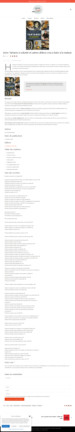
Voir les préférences (24, 426)
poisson (34, 405)
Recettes (36, 18)
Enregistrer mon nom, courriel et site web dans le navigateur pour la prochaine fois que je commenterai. (28, 396)
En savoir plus (29, 89)
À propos (30, 18)
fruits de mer (17, 405)
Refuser (14, 426)
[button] (29, 416)
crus (11, 405)
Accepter (5, 426)
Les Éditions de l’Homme (11, 146)
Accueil (23, 18)
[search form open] (71, 9)
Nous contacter (50, 18)
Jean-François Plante (26, 405)
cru (8, 405)
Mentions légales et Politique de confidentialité (16, 429)
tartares (40, 405)
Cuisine (42, 18)
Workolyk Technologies (56, 428)
